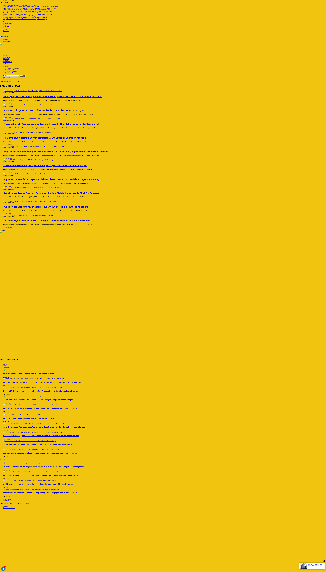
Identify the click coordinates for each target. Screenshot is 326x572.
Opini (5, 65)
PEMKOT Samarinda (13, 68)
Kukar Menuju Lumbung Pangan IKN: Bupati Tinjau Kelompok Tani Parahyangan (45, 165)
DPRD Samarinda (12, 71)
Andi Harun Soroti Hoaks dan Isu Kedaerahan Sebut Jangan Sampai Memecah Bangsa (26, 9)
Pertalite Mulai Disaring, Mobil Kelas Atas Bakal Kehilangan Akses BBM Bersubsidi (26, 16)
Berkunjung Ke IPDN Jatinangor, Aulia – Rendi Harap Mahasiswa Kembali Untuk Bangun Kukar (52, 96)
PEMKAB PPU (11, 69)
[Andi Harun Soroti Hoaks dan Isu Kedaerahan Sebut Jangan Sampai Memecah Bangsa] (29, 396)
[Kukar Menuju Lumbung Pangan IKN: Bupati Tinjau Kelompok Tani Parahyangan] (28, 160)
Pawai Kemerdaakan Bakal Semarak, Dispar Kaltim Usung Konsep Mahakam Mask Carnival (28, 14)
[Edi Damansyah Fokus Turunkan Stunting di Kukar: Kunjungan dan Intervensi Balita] (29, 215)
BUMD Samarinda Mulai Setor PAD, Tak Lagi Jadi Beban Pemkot (21, 5)
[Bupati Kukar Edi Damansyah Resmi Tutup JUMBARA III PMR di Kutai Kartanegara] (29, 201)
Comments (6, 367)
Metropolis (7, 62)
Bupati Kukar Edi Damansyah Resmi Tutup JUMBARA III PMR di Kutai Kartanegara (45, 206)
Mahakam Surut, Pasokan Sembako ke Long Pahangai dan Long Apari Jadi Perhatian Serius (28, 11)
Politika (6, 57)
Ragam (6, 63)
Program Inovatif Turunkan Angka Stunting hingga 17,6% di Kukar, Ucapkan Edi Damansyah (51, 124)
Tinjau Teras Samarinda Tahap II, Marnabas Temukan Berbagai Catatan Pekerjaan (25, 19)
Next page (3, 230)
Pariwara (7, 66)
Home (5, 56)
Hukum (6, 59)
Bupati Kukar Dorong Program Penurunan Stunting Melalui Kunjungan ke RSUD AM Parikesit (51, 193)
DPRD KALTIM (11, 72)
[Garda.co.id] (4, 36)
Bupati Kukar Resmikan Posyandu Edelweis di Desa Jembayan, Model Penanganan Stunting (51, 179)
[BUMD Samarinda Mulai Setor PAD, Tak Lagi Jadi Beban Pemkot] (24, 370)
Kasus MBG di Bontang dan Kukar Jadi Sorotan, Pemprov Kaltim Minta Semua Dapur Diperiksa (29, 8)
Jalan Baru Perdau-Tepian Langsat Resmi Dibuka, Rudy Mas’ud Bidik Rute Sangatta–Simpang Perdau (31, 6)
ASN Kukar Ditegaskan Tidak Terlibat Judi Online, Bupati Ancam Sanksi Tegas (43, 110)
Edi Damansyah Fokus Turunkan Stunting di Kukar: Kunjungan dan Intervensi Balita (46, 220)
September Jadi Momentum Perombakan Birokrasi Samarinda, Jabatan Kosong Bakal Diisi (27, 12)
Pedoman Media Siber (9, 508)
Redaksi (5, 506)
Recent (5, 365)
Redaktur (5, 92)
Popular (5, 364)
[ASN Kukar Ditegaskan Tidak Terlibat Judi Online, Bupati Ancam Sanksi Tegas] (28, 104)
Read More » (8, 103)
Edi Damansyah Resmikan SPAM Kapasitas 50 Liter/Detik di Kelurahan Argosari (44, 137)
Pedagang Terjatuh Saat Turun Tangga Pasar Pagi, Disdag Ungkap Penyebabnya (25, 17)
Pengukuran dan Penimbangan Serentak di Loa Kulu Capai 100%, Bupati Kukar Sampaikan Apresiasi (55, 151)
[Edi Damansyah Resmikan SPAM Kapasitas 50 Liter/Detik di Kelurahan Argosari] (28, 132)
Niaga (5, 60)
